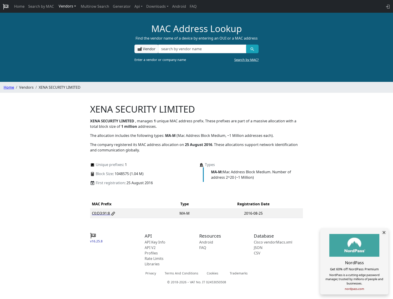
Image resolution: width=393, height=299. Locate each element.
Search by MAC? (246, 60)
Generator (122, 6)
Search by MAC (41, 6)
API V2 (150, 247)
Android (179, 6)
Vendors (66, 6)
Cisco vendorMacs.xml (273, 242)
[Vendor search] (252, 49)
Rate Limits (154, 258)
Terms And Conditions (181, 273)
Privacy (150, 273)
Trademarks (239, 273)
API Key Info (155, 242)
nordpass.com (354, 289)
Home (19, 6)
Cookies (212, 273)
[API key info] (387, 6)
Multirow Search (95, 6)
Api (137, 6)
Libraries (152, 263)
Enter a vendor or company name (196, 60)
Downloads (156, 6)
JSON (258, 247)
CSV (257, 253)
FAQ (193, 6)
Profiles (151, 253)
